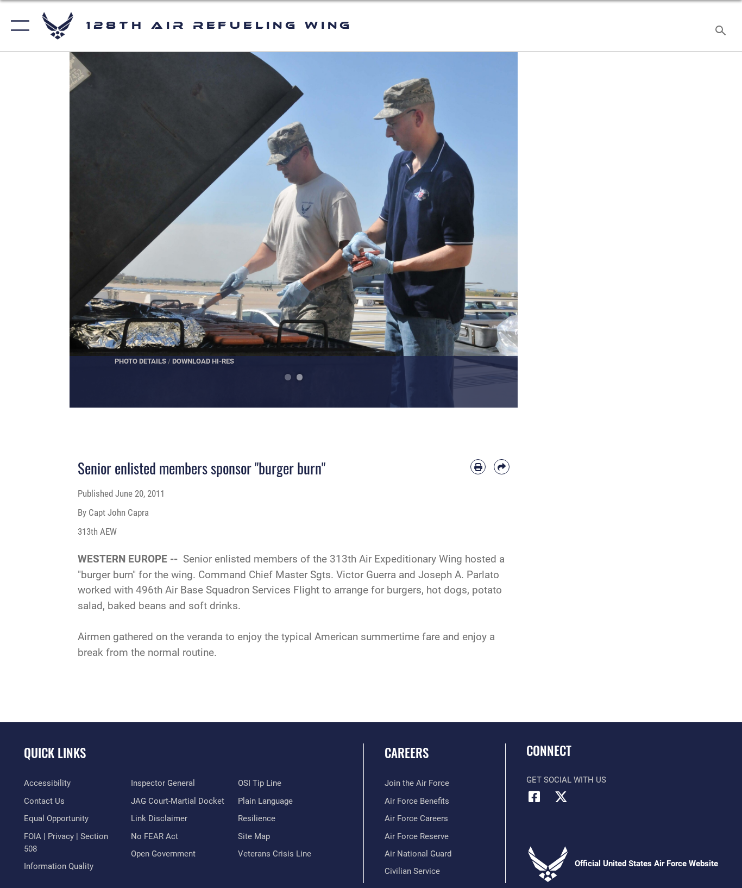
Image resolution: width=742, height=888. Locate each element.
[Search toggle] (722, 25)
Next (495, 230)
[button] (17, 26)
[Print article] (478, 467)
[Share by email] (502, 467)
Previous (92, 230)
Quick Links (55, 752)
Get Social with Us (566, 780)
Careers (407, 752)
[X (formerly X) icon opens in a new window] (561, 797)
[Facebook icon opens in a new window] (534, 797)
